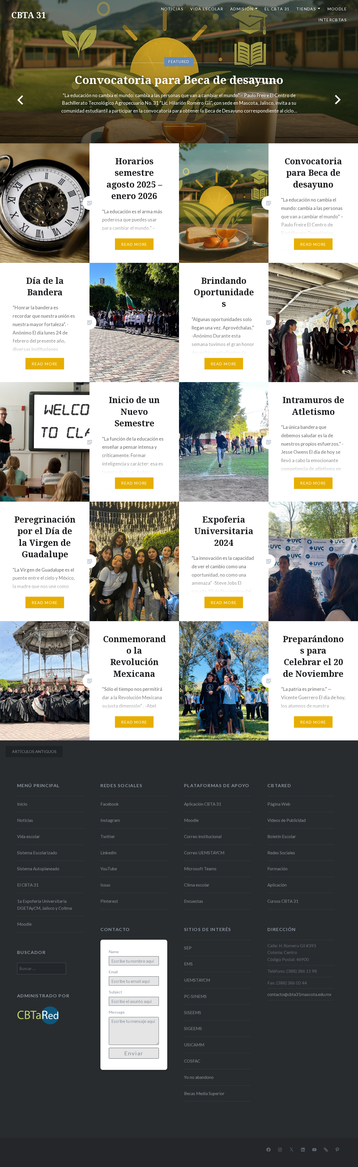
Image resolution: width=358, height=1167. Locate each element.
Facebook (109, 803)
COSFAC (192, 1060)
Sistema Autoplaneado (38, 868)
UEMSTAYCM (197, 980)
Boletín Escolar (281, 836)
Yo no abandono (199, 1077)
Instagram (110, 820)
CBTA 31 (28, 15)
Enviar (133, 1053)
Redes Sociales (281, 852)
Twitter (107, 836)
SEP (188, 947)
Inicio (22, 803)
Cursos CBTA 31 (282, 901)
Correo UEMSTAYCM (204, 852)
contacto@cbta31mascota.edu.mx (299, 994)
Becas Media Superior (204, 1093)
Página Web (278, 803)
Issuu (105, 884)
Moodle (337, 8)
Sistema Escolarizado (37, 852)
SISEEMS (192, 1012)
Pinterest (109, 901)
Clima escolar (196, 884)
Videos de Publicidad (286, 820)
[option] (179, 71)
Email (113, 971)
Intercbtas (332, 19)
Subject (115, 992)
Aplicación (277, 884)
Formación (277, 868)
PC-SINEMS (195, 996)
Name (114, 951)
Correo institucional (203, 836)
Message (117, 1012)
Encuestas (193, 901)
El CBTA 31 (277, 8)
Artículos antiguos (34, 751)
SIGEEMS (193, 1028)
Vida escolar (206, 8)
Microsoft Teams (200, 868)
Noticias (172, 8)
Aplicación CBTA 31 (202, 803)
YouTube (108, 868)
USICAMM (194, 1044)
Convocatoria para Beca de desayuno (179, 79)
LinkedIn (108, 852)
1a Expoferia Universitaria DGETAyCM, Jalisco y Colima (44, 905)
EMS (188, 963)
